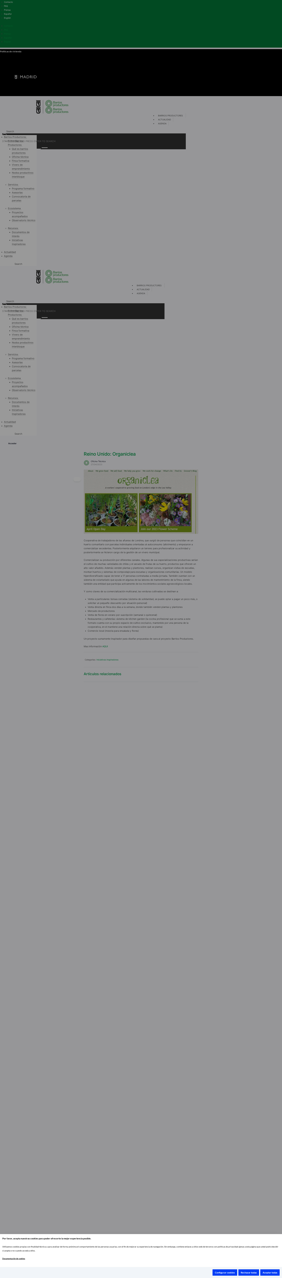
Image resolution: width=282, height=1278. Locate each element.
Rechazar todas (249, 1272)
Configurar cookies (225, 1272)
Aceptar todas (270, 1272)
